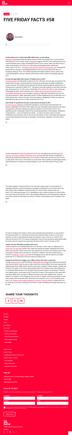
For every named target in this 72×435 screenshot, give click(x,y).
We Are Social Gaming (11, 339)
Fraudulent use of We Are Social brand (14, 355)
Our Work (6, 316)
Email (38, 400)
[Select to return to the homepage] (4, 3)
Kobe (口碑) (8, 342)
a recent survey (15, 262)
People (5, 322)
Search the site (8, 349)
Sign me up (9, 414)
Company (6, 400)
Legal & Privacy (8, 352)
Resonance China (11, 59)
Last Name (40, 395)
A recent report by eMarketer (14, 105)
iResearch (33, 61)
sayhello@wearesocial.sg (10, 382)
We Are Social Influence (11, 331)
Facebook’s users (20, 255)
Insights (6, 319)
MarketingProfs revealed (41, 262)
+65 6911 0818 (7, 379)
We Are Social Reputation (12, 336)
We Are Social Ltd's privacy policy (37, 407)
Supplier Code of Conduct (10, 357)
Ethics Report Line (10, 363)
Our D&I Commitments (11, 366)
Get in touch (7, 328)
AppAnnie (37, 93)
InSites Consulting (24, 153)
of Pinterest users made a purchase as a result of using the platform (30, 280)
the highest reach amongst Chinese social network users (39, 67)
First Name (7, 395)
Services (6, 314)
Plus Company (9, 360)
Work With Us (7, 325)
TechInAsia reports (11, 81)
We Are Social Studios (11, 333)
